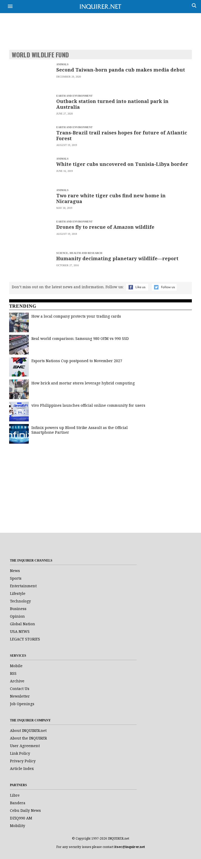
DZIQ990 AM (21, 817)
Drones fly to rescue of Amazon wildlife (105, 227)
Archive (17, 680)
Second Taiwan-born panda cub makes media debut (120, 70)
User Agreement (25, 745)
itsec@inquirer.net (129, 847)
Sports (15, 578)
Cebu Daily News (25, 810)
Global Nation (22, 623)
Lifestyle (17, 593)
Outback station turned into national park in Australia (112, 104)
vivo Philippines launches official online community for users (88, 405)
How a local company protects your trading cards (76, 316)
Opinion (17, 616)
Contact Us (19, 688)
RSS (13, 673)
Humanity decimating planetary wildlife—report (117, 258)
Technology (20, 601)
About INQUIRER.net (28, 730)
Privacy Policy (23, 760)
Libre (15, 795)
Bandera (17, 802)
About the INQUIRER (28, 738)
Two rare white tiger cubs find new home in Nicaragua (111, 198)
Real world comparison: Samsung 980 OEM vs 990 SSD (80, 338)
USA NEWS (20, 631)
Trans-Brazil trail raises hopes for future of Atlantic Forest (121, 135)
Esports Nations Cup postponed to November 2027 (76, 360)
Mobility (17, 825)
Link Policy (20, 753)
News (15, 570)
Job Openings (22, 703)
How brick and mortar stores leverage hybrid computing (83, 382)
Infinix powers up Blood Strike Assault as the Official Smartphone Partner (79, 430)
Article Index (22, 768)
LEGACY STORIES (25, 639)
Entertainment (23, 585)
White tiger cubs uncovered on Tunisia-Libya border (122, 164)
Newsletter (20, 696)
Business (18, 608)
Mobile (16, 665)
